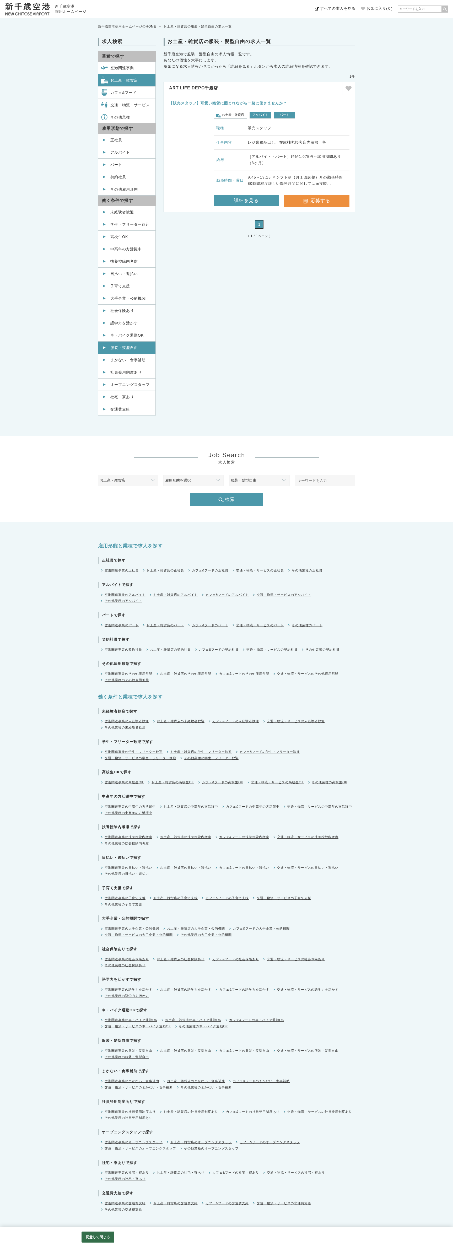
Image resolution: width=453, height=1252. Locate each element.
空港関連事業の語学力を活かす (128, 989)
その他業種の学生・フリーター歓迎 (211, 758)
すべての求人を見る (337, 8)
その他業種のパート (307, 625)
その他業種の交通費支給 (123, 1209)
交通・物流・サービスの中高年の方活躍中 (319, 806)
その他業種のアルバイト (123, 601)
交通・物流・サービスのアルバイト (284, 595)
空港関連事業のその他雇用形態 (128, 674)
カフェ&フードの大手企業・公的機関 (261, 928)
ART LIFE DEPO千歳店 (193, 88)
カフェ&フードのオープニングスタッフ (270, 1142)
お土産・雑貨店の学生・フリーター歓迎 (201, 752)
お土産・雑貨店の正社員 (165, 570)
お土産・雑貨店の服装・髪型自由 (185, 1051)
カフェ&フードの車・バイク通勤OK (256, 1020)
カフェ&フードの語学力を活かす (244, 989)
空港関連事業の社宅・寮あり (127, 1172)
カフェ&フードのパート (210, 625)
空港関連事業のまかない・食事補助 (132, 1081)
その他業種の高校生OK (329, 782)
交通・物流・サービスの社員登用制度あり (319, 1112)
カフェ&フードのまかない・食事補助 (261, 1081)
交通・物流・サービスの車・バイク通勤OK (138, 1026)
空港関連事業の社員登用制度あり (130, 1112)
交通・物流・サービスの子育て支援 (284, 898)
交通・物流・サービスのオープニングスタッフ (140, 1148)
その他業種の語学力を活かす (127, 996)
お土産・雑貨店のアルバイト (175, 595)
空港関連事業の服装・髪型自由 (128, 1051)
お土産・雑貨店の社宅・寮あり (180, 1172)
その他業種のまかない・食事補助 (206, 1087)
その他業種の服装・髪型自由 (127, 1057)
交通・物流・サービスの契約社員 (272, 649)
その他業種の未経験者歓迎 (125, 727)
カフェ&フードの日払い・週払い (244, 868)
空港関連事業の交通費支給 (125, 1203)
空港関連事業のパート (122, 625)
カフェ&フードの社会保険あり (235, 959)
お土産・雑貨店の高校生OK (173, 782)
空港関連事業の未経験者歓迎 (127, 721)
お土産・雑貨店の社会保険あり (180, 959)
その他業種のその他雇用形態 (127, 680)
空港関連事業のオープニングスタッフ (134, 1142)
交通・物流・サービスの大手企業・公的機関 (139, 935)
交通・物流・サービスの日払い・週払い (307, 868)
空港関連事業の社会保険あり (127, 959)
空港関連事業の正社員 (122, 570)
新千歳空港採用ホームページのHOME (127, 26)
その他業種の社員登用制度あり (128, 1118)
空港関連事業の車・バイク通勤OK (131, 1020)
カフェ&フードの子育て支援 (227, 898)
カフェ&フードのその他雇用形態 (244, 674)
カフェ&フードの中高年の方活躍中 (252, 806)
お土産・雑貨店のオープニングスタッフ (201, 1142)
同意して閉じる (98, 1237)
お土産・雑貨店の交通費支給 (175, 1203)
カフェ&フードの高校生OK (222, 782)
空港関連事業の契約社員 (123, 649)
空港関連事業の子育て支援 (125, 898)
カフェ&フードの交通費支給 (227, 1203)
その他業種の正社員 (307, 570)
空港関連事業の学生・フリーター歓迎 (134, 752)
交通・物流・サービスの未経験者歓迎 (296, 721)
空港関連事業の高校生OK (124, 782)
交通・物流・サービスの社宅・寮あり (296, 1172)
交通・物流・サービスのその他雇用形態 (307, 674)
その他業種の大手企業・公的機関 (206, 935)
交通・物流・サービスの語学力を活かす (307, 989)
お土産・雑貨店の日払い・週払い (185, 868)
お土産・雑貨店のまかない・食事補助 (196, 1081)
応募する (320, 200)
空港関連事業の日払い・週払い (128, 868)
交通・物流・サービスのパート (260, 625)
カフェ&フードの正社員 (210, 570)
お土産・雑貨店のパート (165, 625)
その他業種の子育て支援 (123, 904)
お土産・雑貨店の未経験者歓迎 (180, 721)
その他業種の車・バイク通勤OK (203, 1026)
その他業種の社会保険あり (125, 965)
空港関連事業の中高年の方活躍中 (130, 806)
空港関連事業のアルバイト (125, 595)
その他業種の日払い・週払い (127, 874)
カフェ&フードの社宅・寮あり (235, 1172)
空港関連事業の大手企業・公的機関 (132, 928)
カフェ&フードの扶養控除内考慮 (244, 837)
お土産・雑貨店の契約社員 (170, 649)
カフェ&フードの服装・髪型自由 (244, 1051)
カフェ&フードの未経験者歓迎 (235, 721)
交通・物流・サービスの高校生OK (277, 782)
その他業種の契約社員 (322, 649)
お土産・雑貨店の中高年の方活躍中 (191, 806)
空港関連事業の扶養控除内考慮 (128, 837)
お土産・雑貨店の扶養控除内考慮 (185, 837)
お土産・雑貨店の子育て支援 (175, 898)
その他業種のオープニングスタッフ (211, 1148)
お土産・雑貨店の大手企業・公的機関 (196, 928)
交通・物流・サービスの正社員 (260, 570)
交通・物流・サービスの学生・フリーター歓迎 (140, 758)
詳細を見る (246, 200)
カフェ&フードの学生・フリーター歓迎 (270, 752)
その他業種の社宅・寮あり (125, 1179)
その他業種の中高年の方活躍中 (128, 813)
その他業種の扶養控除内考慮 (127, 843)
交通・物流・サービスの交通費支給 (284, 1203)
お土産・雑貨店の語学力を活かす (185, 989)
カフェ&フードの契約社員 (219, 649)
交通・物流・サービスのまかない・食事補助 (139, 1087)
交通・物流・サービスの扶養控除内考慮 (307, 837)
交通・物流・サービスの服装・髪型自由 (307, 1051)
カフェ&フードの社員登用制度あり (252, 1112)
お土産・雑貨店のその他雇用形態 (185, 674)
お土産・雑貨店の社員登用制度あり (191, 1112)
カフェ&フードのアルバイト (227, 595)
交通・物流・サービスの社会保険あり (296, 959)
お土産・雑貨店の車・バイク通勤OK (193, 1020)
